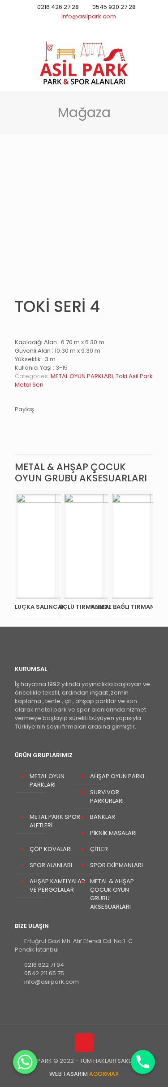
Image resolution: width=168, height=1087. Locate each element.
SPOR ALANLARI (51, 865)
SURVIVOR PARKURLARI (107, 796)
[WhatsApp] (60, 27)
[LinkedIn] (95, 27)
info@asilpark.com (88, 16)
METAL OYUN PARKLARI (82, 376)
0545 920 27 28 (114, 7)
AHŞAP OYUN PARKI (117, 776)
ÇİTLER (99, 849)
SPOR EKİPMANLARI (116, 865)
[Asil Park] (84, 62)
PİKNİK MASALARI (113, 833)
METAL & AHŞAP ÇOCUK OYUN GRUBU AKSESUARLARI (112, 894)
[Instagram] (107, 27)
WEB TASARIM (84, 1074)
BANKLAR (102, 817)
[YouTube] (84, 27)
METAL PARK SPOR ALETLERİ (55, 821)
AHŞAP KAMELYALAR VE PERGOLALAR (57, 885)
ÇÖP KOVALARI (51, 849)
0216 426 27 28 (58, 7)
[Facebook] (72, 27)
